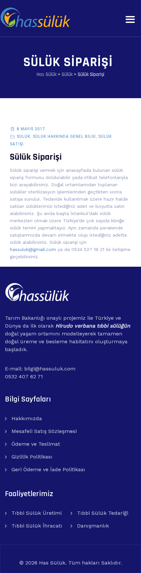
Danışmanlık (93, 526)
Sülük (23, 136)
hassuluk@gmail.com (33, 249)
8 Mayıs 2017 (31, 129)
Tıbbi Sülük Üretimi (36, 513)
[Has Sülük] (35, 17)
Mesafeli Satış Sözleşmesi (44, 431)
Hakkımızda (26, 418)
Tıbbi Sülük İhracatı (36, 526)
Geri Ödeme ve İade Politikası (48, 469)
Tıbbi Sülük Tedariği (102, 513)
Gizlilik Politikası (31, 457)
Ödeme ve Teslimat (35, 444)
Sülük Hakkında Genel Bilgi (64, 136)
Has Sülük (52, 563)
